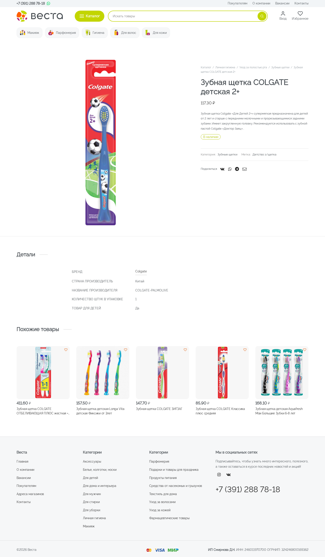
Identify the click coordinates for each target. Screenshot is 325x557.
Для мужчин (92, 494)
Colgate (141, 271)
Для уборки (91, 510)
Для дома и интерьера (99, 486)
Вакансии (282, 3)
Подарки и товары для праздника (174, 469)
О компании (261, 3)
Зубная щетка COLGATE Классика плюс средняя (220, 411)
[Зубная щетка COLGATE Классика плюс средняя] (222, 372)
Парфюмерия (66, 32)
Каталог (206, 67)
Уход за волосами (162, 502)
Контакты (301, 3)
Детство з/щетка (264, 154)
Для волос (128, 32)
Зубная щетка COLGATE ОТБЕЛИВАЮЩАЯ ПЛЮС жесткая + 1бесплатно (42, 411)
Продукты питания (163, 478)
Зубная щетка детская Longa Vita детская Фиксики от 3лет (100, 411)
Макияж (33, 32)
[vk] (229, 475)
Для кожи (160, 32)
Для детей (90, 478)
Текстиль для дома (163, 494)
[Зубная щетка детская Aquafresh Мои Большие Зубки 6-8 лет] (281, 372)
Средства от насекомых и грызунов (175, 486)
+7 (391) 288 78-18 (31, 3)
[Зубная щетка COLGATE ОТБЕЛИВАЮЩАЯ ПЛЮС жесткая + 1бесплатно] (43, 372)
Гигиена (98, 32)
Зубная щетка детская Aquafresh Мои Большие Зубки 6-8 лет (279, 411)
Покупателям (237, 3)
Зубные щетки (280, 67)
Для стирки (91, 502)
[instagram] (219, 475)
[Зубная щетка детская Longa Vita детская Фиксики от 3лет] (102, 372)
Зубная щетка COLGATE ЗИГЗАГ (159, 408)
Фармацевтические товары (169, 518)
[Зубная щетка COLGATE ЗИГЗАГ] (162, 372)
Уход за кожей (159, 510)
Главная (22, 461)
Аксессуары (92, 461)
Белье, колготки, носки (100, 469)
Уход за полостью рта (253, 67)
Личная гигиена (225, 67)
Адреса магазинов (30, 494)
